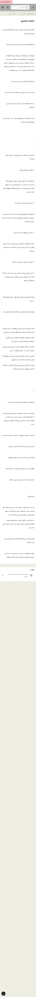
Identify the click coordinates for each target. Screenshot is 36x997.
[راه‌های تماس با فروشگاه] (3, 993)
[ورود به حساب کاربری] (7, 7)
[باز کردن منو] (32, 7)
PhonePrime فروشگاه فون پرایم (26, 14)
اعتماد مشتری (12, 14)
